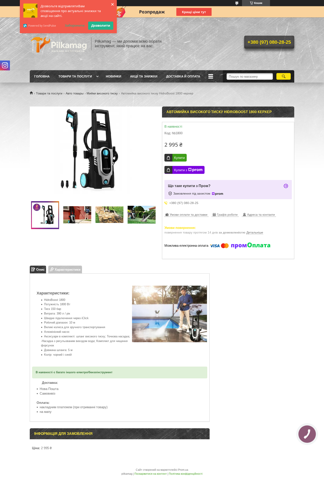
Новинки (113, 76)
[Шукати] (283, 76)
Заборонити (75, 25)
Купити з (180, 170)
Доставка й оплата (183, 76)
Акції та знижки (143, 76)
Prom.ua (183, 469)
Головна (42, 76)
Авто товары (75, 93)
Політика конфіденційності (186, 473)
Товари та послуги (75, 76)
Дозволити (100, 25)
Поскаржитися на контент (150, 473)
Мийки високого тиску (102, 93)
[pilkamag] (58, 44)
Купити (179, 158)
